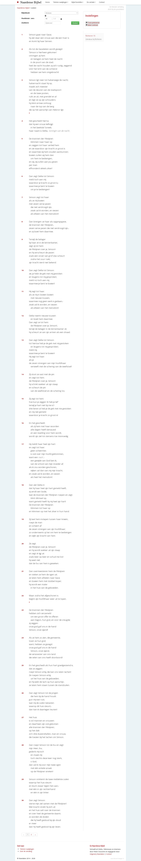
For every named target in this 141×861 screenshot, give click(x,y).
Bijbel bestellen (76, 2)
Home (47, 2)
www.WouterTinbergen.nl (117, 858)
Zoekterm (25, 23)
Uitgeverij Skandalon (97, 854)
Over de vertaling (26, 851)
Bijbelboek (25, 13)
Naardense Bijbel (30, 2)
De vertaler (91, 2)
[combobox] (61, 12)
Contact (102, 2)
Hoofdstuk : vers (27, 18)
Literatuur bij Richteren (94, 39)
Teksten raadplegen (60, 2)
